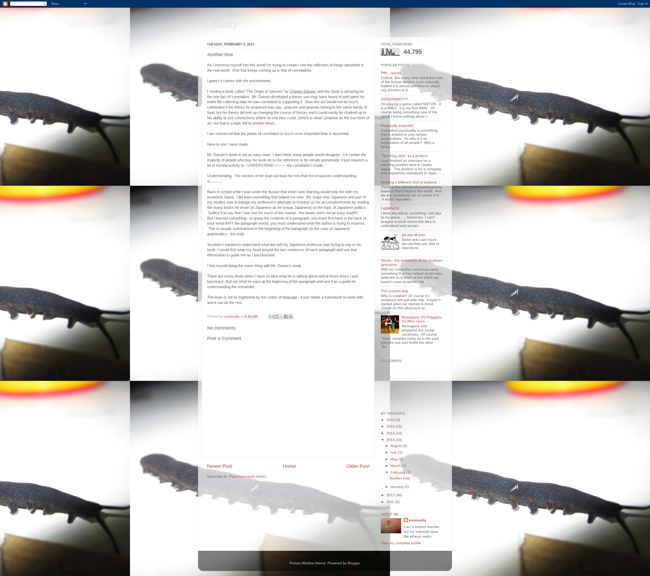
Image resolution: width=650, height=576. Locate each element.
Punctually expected (397, 126)
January (397, 487)
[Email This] (271, 316)
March (396, 466)
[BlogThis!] (276, 316)
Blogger (354, 563)
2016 (391, 420)
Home (289, 466)
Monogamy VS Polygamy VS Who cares (422, 319)
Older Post (357, 466)
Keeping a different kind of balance (409, 182)
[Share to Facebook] (285, 316)
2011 (390, 502)
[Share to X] (281, 316)
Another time (399, 478)
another (258, 123)
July (394, 452)
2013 (391, 440)
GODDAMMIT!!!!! (394, 99)
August (397, 446)
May (394, 459)
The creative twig (394, 291)
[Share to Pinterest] (290, 316)
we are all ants (413, 235)
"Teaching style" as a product (404, 156)
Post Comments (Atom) (248, 476)
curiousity (217, 23)
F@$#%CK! (390, 208)
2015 (391, 426)
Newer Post (219, 466)
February (398, 472)
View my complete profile (401, 543)
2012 (391, 495)
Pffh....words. (391, 73)
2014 (391, 433)
